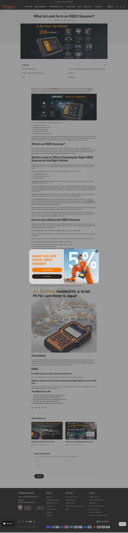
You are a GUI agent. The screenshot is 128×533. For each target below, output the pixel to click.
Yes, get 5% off (47, 270)
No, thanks (47, 276)
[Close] (97, 251)
